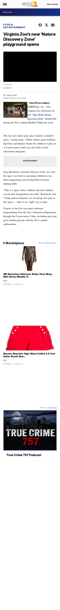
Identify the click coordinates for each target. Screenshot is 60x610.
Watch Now (52, 4)
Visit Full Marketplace (47, 243)
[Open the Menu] (4, 4)
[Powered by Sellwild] (53, 408)
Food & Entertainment (14, 26)
